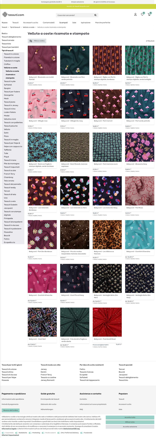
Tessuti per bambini (10, 47)
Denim (43, 372)
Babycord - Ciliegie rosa (38, 121)
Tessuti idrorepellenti (13, 222)
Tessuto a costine (48, 377)
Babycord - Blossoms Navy (137, 164)
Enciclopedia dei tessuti (50, 399)
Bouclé (7, 235)
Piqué (6, 157)
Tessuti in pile (10, 81)
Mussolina (8, 232)
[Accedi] (135, 14)
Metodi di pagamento (10, 404)
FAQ (81, 409)
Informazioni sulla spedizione (13, 399)
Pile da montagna (11, 164)
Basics (4, 33)
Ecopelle (83, 375)
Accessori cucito (30, 23)
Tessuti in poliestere (12, 229)
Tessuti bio (6, 44)
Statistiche (23, 433)
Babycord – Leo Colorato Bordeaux (39, 209)
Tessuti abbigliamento (11, 37)
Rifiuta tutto (130, 422)
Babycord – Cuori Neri (37, 339)
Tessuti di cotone (9, 369)
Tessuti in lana (10, 160)
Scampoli (63, 23)
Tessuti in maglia (11, 140)
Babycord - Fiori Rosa (135, 208)
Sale (74, 23)
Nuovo (4, 23)
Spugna (7, 88)
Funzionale (88, 433)
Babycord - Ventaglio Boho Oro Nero (106, 296)
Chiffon (7, 64)
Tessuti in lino (9, 109)
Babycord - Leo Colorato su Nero (74, 208)
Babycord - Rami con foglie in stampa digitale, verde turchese (41, 165)
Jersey (44, 369)
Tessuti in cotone (11, 54)
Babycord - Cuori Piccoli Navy (72, 295)
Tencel (7, 191)
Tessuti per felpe (9, 377)
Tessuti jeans (9, 102)
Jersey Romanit (47, 380)
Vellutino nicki (10, 119)
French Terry (9, 174)
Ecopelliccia (9, 242)
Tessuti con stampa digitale (12, 213)
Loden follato (10, 112)
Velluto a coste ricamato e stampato (12, 74)
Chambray (8, 177)
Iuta (5, 198)
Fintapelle (8, 218)
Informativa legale (9, 429)
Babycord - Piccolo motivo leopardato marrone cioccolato (73, 253)
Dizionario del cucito (48, 404)
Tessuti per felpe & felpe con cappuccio (13, 144)
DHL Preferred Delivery (70, 433)
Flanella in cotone (12, 57)
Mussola (5, 380)
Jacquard (8, 208)
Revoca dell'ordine (10, 410)
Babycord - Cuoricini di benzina (138, 251)
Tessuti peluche (11, 126)
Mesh (6, 98)
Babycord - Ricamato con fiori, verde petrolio (73, 78)
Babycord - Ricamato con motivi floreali (41, 78)
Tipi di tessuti (15, 27)
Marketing (36, 433)
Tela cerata (9, 181)
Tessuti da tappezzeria (89, 380)
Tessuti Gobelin (10, 205)
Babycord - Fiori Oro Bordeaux (40, 251)
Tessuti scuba (10, 170)
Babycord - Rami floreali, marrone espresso (74, 165)
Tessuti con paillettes (13, 122)
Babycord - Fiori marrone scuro (106, 164)
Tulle (6, 153)
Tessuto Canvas (86, 372)
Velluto (7, 129)
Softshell (8, 85)
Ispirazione (85, 23)
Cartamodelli (48, 23)
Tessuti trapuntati (12, 167)
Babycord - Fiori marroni (103, 121)
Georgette (8, 95)
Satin (6, 133)
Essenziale (9, 433)
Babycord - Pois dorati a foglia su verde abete (74, 340)
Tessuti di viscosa (9, 375)
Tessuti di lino (7, 372)
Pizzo (6, 136)
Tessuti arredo (8, 40)
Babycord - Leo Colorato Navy (105, 208)
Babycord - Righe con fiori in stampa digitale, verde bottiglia (139, 78)
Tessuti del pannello (12, 184)
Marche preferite (102, 23)
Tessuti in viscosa (11, 225)
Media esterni (50, 433)
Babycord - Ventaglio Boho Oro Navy (138, 296)
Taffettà (7, 150)
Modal (6, 116)
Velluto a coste (28, 27)
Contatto (83, 399)
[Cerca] (95, 15)
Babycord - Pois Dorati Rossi (105, 339)
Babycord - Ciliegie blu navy (72, 121)
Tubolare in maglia (12, 61)
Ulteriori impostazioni (10, 435)
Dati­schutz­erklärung (71, 429)
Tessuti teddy (10, 188)
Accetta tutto (130, 417)
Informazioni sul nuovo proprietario (93, 404)
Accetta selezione (130, 426)
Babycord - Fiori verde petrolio (138, 121)
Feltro (6, 239)
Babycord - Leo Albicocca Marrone (104, 253)
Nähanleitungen (47, 409)
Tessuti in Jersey (11, 105)
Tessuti (15, 23)
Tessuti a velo (10, 201)
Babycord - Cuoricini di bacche (40, 295)
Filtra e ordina (39, 41)
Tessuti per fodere (12, 92)
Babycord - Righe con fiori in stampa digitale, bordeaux (104, 78)
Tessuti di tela (10, 194)
